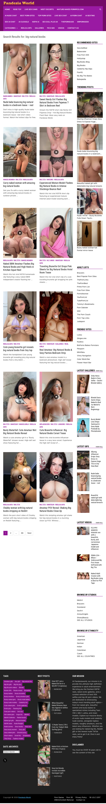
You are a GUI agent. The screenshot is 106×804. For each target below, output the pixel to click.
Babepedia (81, 79)
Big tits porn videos (10, 687)
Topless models (18, 738)
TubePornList (82, 301)
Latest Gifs (83, 446)
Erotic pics (7, 708)
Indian (79, 647)
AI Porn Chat (76, 16)
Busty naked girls (10, 699)
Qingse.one (81, 338)
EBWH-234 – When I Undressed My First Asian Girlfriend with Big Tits (96, 561)
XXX (78, 311)
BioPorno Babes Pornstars (88, 345)
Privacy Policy (81, 797)
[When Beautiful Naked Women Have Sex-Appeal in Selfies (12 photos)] (44, 703)
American (81, 636)
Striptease (26, 735)
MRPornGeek (83, 22)
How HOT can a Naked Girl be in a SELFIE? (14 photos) (59, 683)
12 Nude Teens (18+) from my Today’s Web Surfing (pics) (60, 727)
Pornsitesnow (82, 294)
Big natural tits (27, 681)
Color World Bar (83, 359)
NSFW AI (35, 22)
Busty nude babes (24, 699)
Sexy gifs (22, 729)
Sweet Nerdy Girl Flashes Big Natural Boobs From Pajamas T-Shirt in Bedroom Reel (54, 102)
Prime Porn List (83, 287)
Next (29, 533)
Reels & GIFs (26, 28)
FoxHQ (80, 72)
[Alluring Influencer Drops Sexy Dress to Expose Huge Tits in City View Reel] (83, 452)
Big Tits (25, 96)
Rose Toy (17, 9)
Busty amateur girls (22, 696)
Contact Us (80, 800)
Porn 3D (69, 797)
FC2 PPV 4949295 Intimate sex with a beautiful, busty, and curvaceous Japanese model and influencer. (95, 538)
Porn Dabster (82, 308)
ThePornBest (82, 283)
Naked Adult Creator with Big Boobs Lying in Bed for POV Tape (97, 578)
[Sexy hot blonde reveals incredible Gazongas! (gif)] (44, 768)
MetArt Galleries (9, 717)
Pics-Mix (51, 28)
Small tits (18, 735)
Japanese (81, 640)
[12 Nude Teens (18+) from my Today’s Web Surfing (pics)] (44, 725)
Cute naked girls (9, 705)
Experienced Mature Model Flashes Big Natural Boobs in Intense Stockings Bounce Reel (56, 186)
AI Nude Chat (11, 16)
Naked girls (24, 424)
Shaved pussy (21, 732)
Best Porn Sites (27, 16)
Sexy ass (28, 726)
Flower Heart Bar (84, 363)
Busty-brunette (20, 693)
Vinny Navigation (84, 356)
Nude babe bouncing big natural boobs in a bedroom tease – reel (96, 478)
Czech (79, 654)
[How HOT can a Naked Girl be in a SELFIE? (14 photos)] (44, 681)
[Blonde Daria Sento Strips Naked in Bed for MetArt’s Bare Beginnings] (83, 398)
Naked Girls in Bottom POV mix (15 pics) (60, 747)
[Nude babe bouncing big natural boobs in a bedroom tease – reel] (83, 474)
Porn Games (59, 797)
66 (22, 533)
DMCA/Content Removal (64, 800)
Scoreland (81, 607)
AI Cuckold (24, 22)
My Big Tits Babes (84, 76)
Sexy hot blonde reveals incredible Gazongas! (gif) (58, 770)
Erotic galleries (22, 705)
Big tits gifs (8, 684)
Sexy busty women (10, 729)
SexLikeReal (82, 48)
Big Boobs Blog (83, 62)
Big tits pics (17, 684)
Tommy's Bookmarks (85, 304)
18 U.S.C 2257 (94, 797)
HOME (7, 9)
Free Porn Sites (83, 290)
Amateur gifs (8, 681)
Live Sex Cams (31, 9)
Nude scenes (8, 726)
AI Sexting (90, 16)
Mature (50, 179)
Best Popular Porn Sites (87, 276)
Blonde (21, 687)
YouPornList (82, 297)
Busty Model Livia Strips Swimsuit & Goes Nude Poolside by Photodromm (96, 425)
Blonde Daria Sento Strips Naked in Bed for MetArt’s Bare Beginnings (96, 403)
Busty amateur (9, 696)
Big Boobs (81, 65)
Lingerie (61, 424)
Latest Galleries (86, 370)
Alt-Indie (50, 260)
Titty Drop (7, 738)
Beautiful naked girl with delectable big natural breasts (97, 498)
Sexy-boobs (19, 726)
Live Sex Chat (61, 16)
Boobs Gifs (7, 690)
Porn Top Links (83, 318)
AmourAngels (82, 614)
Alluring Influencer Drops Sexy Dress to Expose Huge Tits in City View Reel (96, 459)
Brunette (27, 690)
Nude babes (7, 96)
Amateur (17, 96)
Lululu (79, 335)
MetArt (80, 600)
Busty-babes (8, 693)
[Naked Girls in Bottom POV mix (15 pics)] (44, 747)
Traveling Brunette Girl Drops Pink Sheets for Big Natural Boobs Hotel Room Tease (56, 269)
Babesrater (81, 51)
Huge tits (19, 714)
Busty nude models (10, 702)
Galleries (39, 28)
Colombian (81, 650)
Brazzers (80, 273)
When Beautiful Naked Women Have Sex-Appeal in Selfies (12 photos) (60, 706)
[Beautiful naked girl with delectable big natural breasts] (83, 495)
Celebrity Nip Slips (84, 69)
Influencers (45, 424)
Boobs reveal (18, 690)
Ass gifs (17, 681)
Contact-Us (73, 28)
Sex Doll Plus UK (50, 22)
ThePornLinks (82, 280)
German (80, 643)
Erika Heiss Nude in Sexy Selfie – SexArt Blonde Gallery (96, 379)
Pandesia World (24, 797)
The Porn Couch (83, 314)
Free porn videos (9, 711)
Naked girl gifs (9, 720)
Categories (10, 28)
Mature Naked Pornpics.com (70, 9)
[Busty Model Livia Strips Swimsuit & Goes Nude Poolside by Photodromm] (83, 419)
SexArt (80, 611)
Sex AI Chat (10, 22)
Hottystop (81, 58)
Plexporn (80, 349)
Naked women (8, 179)
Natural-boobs (20, 720)
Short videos (8, 735)
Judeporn (81, 321)
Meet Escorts (47, 9)
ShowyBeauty (82, 618)
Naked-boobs (21, 717)
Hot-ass (20, 711)
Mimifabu (81, 352)
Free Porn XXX (83, 55)
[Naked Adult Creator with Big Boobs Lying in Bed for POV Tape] (83, 574)
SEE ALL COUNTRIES (86, 656)
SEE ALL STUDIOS (84, 620)
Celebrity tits (23, 702)
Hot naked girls (9, 714)
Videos (61, 28)
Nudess (80, 342)
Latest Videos (84, 522)
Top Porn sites (44, 16)
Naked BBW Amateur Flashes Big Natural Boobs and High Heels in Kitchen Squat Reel (18, 266)
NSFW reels (8, 723)
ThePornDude (67, 22)
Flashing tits (17, 708)
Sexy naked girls (9, 732)
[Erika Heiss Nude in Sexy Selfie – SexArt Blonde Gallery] (83, 376)
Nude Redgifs (18, 723)
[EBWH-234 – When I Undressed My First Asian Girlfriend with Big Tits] (83, 555)
